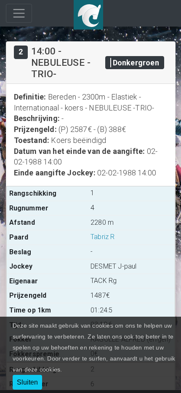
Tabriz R (102, 237)
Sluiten (27, 382)
